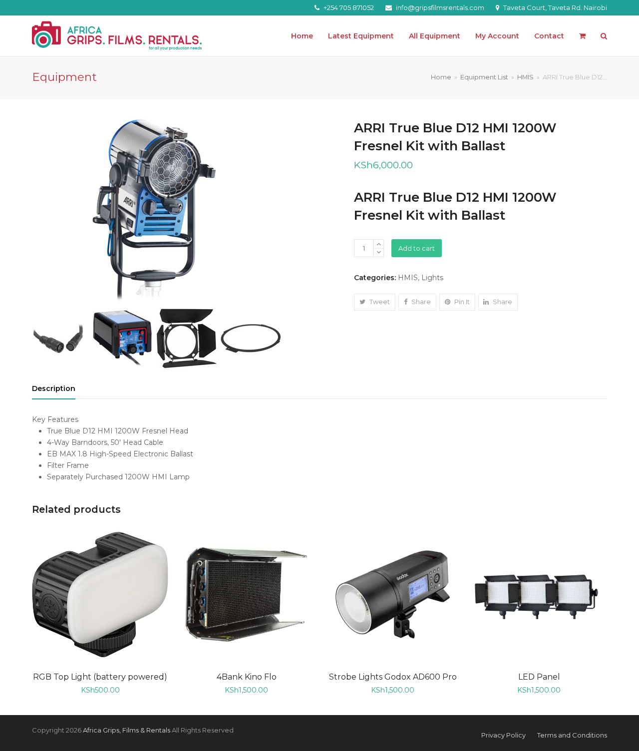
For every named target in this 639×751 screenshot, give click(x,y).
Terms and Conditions (572, 735)
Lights (432, 277)
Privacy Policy (503, 735)
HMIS (408, 277)
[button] (582, 35)
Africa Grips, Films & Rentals (126, 730)
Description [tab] (53, 388)
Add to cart (416, 248)
